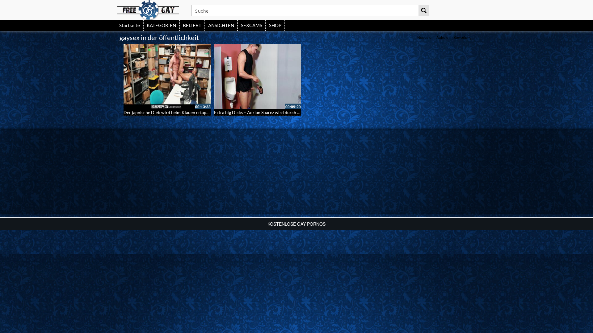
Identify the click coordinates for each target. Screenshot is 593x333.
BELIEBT (192, 25)
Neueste (424, 37)
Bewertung (462, 37)
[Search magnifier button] (423, 10)
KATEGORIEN (161, 25)
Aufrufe (442, 37)
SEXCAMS (251, 25)
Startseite (129, 25)
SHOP (275, 25)
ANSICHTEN (221, 25)
